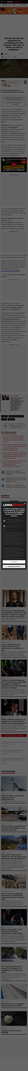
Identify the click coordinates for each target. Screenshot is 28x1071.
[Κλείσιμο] (24, 503)
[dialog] (14, 535)
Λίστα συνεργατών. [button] (7, 545)
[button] (14, 530)
